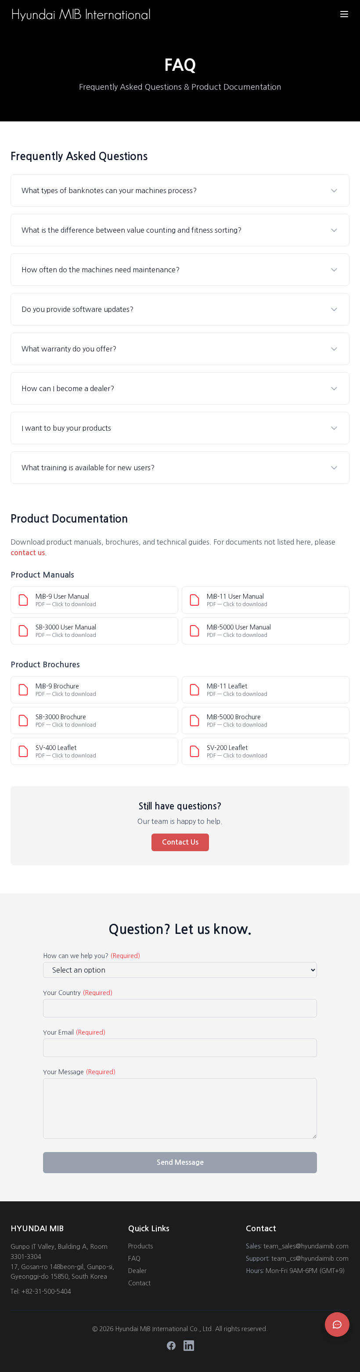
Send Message (180, 1162)
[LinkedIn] (189, 1345)
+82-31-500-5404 (46, 1291)
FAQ (134, 1258)
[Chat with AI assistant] (337, 1324)
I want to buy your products (66, 428)
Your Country (77, 993)
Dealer (137, 1271)
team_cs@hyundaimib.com (310, 1258)
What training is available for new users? (88, 467)
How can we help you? (91, 956)
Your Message (79, 1072)
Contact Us (180, 842)
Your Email (74, 1032)
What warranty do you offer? (69, 348)
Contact (139, 1283)
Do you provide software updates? (77, 309)
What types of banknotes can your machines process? (109, 190)
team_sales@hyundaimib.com (306, 1246)
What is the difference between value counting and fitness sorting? (131, 230)
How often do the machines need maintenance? (101, 269)
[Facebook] (171, 1345)
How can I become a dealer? (68, 388)
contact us (28, 552)
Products (140, 1246)
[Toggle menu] (344, 14)
